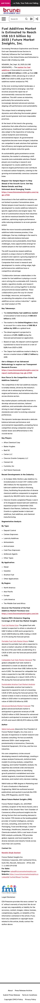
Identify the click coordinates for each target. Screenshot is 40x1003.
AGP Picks (5, 3)
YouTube (25, 877)
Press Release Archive (23, 990)
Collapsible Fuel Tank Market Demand (17, 660)
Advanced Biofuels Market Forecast (16, 706)
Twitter (12, 877)
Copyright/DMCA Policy (13, 999)
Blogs (18, 877)
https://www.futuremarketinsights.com (24, 874)
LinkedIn (5, 877)
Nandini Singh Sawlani (11, 853)
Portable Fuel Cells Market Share (15, 641)
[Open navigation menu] (4, 19)
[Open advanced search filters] (31, 19)
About (10, 990)
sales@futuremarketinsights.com (23, 871)
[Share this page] (36, 19)
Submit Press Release (11, 995)
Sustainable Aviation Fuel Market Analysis (18, 684)
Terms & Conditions (29, 995)
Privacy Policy (30, 999)
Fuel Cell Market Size (10, 625)
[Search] (26, 19)
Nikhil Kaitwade (8, 729)
